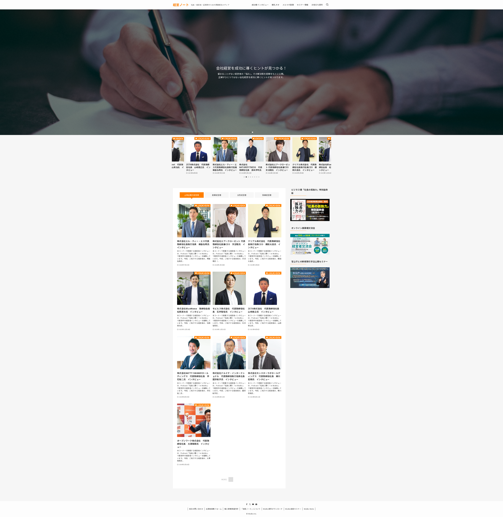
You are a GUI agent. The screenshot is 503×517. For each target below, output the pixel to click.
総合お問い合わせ (196, 509)
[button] (250, 132)
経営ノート (181, 4)
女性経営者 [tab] (241, 195)
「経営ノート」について (250, 509)
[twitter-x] (250, 504)
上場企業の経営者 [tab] (191, 195)
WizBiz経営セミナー (293, 509)
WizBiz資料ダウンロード (273, 509)
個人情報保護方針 (231, 509)
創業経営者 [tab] (216, 195)
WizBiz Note (309, 509)
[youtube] (253, 504)
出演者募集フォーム (214, 509)
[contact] (256, 504)
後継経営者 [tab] (266, 195)
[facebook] (247, 504)
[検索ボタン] (327, 4)
